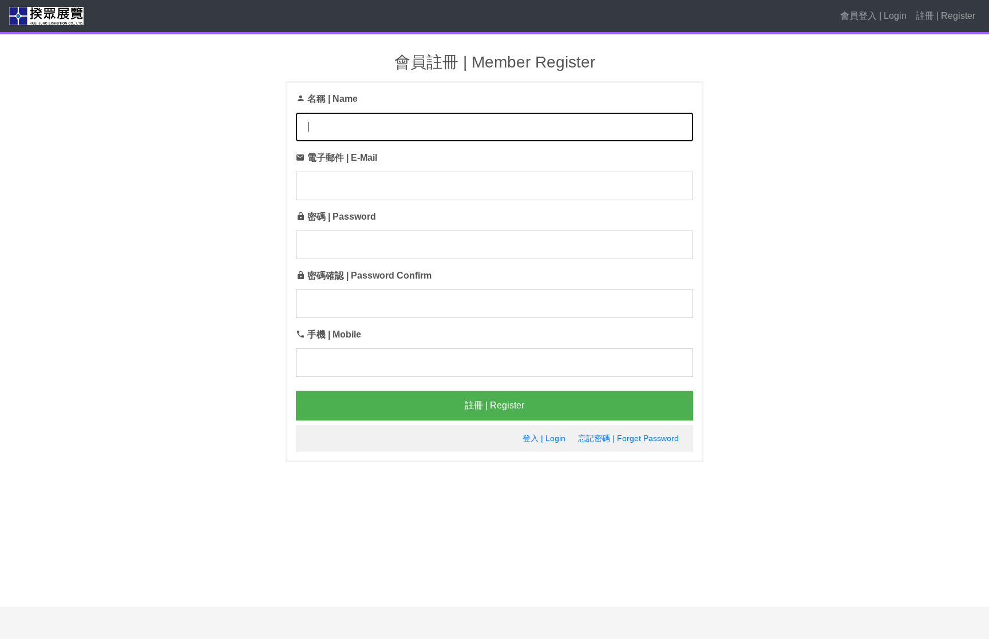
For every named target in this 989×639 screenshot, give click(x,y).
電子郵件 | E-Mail (342, 157)
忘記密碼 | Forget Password (628, 438)
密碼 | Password (341, 216)
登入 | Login (544, 438)
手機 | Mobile (334, 334)
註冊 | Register (945, 16)
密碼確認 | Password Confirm (369, 275)
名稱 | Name (332, 99)
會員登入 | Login (873, 16)
